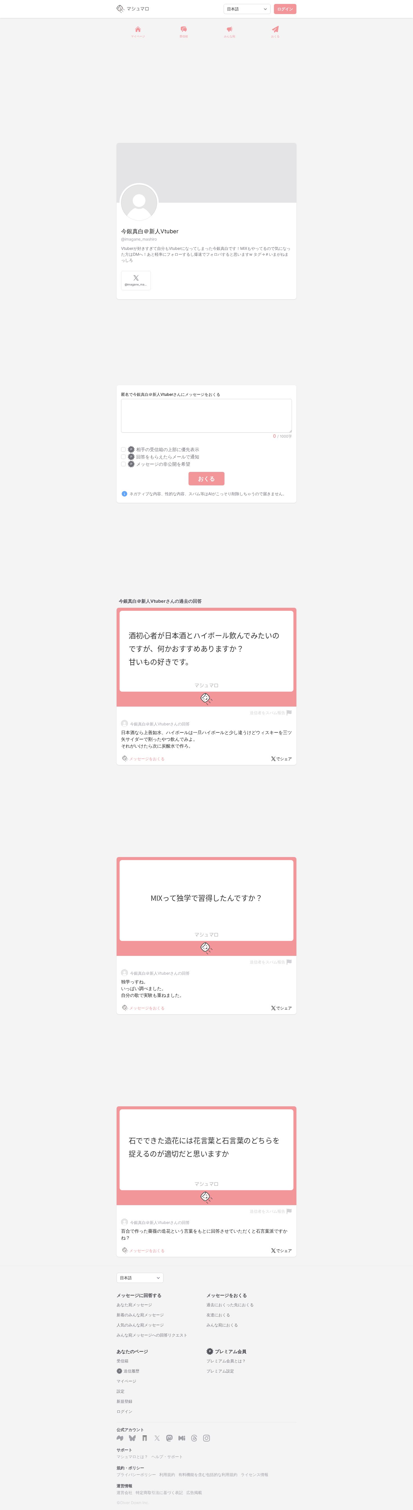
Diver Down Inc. (134, 1502)
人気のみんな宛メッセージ (140, 1324)
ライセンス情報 (254, 1474)
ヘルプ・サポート (167, 1456)
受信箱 (122, 1360)
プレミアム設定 (220, 1371)
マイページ (126, 1381)
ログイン (285, 8)
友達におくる (218, 1314)
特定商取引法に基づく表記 (159, 1492)
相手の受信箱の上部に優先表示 (164, 449)
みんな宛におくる (222, 1324)
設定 (120, 1391)
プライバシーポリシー (136, 1474)
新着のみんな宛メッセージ (140, 1314)
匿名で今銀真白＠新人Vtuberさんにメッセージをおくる (170, 394)
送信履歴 (129, 1371)
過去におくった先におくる (230, 1304)
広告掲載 (194, 1492)
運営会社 (124, 1492)
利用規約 (167, 1474)
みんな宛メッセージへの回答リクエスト (152, 1335)
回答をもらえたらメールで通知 (164, 457)
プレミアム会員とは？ (226, 1360)
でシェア (284, 758)
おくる (206, 478)
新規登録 (124, 1401)
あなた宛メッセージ (134, 1304)
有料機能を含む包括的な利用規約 (207, 1474)
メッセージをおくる (147, 758)
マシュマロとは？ (132, 1456)
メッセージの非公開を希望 (160, 464)
